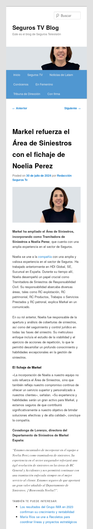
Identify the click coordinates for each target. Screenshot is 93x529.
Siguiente (72, 108)
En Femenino (44, 84)
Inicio (16, 75)
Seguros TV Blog (35, 27)
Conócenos (20, 84)
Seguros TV (35, 75)
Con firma (53, 94)
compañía (45, 256)
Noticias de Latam (61, 75)
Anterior (19, 108)
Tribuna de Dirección (26, 94)
